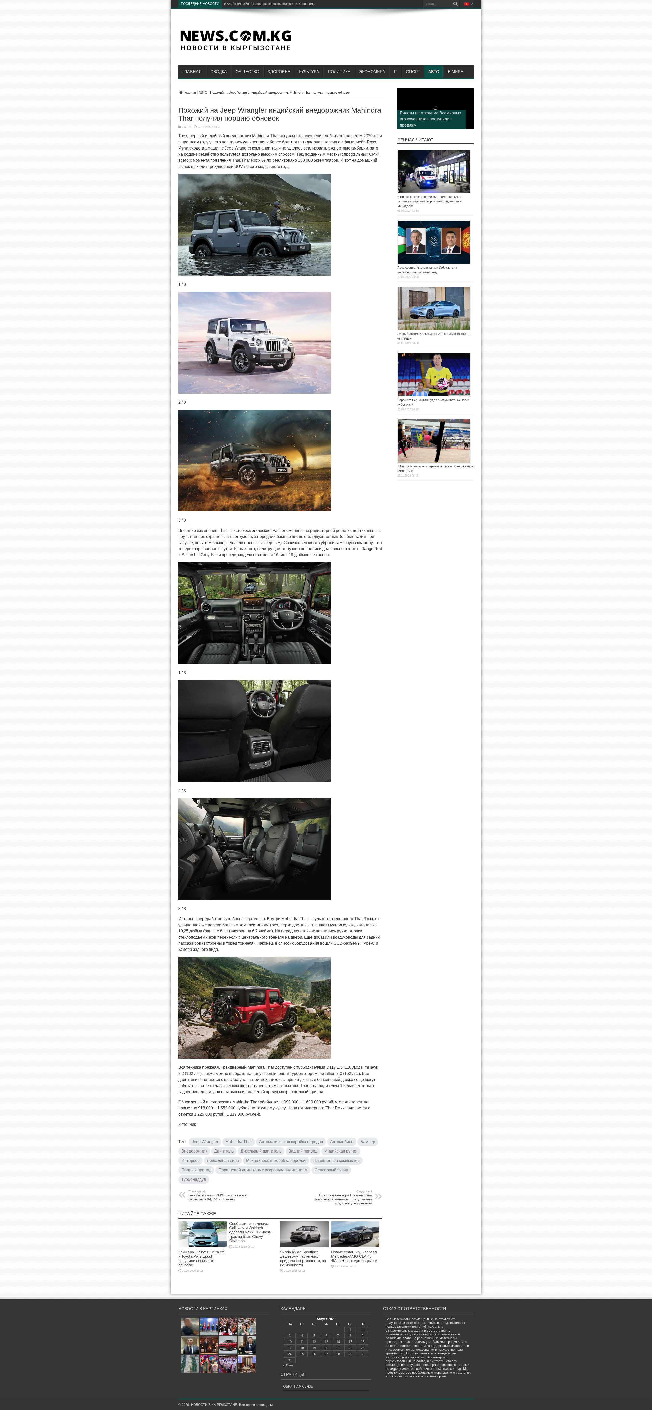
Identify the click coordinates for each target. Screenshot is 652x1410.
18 (302, 1348)
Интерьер (190, 1160)
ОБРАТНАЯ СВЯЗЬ (298, 1386)
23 (362, 1348)
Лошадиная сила (223, 1160)
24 (290, 1354)
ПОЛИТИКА (339, 72)
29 (350, 1354)
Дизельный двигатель (261, 1151)
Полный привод (196, 1170)
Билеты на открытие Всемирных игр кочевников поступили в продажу (430, 119)
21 (338, 1348)
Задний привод (303, 1151)
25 (302, 1354)
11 (302, 1342)
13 (326, 1342)
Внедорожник (194, 1151)
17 (290, 1348)
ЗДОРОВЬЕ (279, 72)
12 (314, 1342)
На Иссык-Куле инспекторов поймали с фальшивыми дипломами (271, 4)
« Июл (288, 1365)
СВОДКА (218, 72)
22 (350, 1348)
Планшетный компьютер (336, 1160)
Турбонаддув (193, 1179)
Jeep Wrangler (205, 1142)
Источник (187, 1124)
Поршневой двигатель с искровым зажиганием (263, 1170)
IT (395, 72)
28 (338, 1354)
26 (314, 1354)
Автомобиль (341, 1142)
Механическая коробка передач (276, 1160)
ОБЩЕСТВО (247, 72)
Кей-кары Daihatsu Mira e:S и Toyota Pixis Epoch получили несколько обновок (201, 1258)
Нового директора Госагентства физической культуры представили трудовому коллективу (343, 1197)
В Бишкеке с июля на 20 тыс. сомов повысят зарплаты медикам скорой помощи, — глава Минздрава (429, 201)
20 (326, 1348)
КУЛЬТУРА (309, 72)
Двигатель (224, 1151)
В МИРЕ (456, 72)
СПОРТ (413, 72)
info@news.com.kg (447, 1369)
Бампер (367, 1142)
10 (290, 1342)
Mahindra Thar (238, 1142)
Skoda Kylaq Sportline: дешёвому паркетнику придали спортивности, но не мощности (303, 1258)
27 (326, 1354)
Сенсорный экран (331, 1170)
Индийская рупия (340, 1151)
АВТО (433, 72)
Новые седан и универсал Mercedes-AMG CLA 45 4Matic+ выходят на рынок (354, 1256)
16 (362, 1342)
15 (350, 1342)
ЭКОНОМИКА (372, 72)
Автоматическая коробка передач (291, 1142)
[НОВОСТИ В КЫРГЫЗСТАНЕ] (235, 50)
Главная (192, 72)
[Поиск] (455, 4)
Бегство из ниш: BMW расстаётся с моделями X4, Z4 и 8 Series (217, 1195)
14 (338, 1342)
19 (314, 1348)
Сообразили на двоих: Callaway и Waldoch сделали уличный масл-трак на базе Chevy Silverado (250, 1232)
